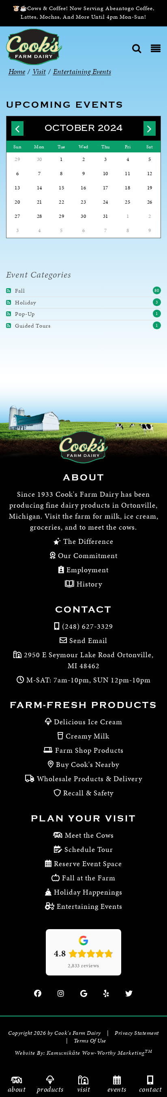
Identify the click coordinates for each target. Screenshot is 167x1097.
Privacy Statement (137, 1033)
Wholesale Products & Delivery (89, 778)
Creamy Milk (87, 736)
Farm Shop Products (89, 750)
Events (116, 1089)
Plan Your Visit (83, 818)
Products (50, 1089)
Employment (86, 570)
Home (17, 71)
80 (156, 290)
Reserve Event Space (88, 863)
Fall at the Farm (89, 878)
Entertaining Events (89, 906)
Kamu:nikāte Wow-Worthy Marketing (99, 1053)
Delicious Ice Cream (88, 722)
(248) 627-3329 (87, 626)
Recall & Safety (88, 793)
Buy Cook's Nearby (87, 764)
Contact (83, 609)
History (88, 584)
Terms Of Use (90, 1041)
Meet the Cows (89, 835)
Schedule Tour (88, 849)
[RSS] (9, 291)
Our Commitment (87, 555)
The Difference (87, 541)
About (84, 477)
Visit (83, 1089)
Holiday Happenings (88, 892)
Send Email (88, 640)
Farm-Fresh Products (83, 705)
